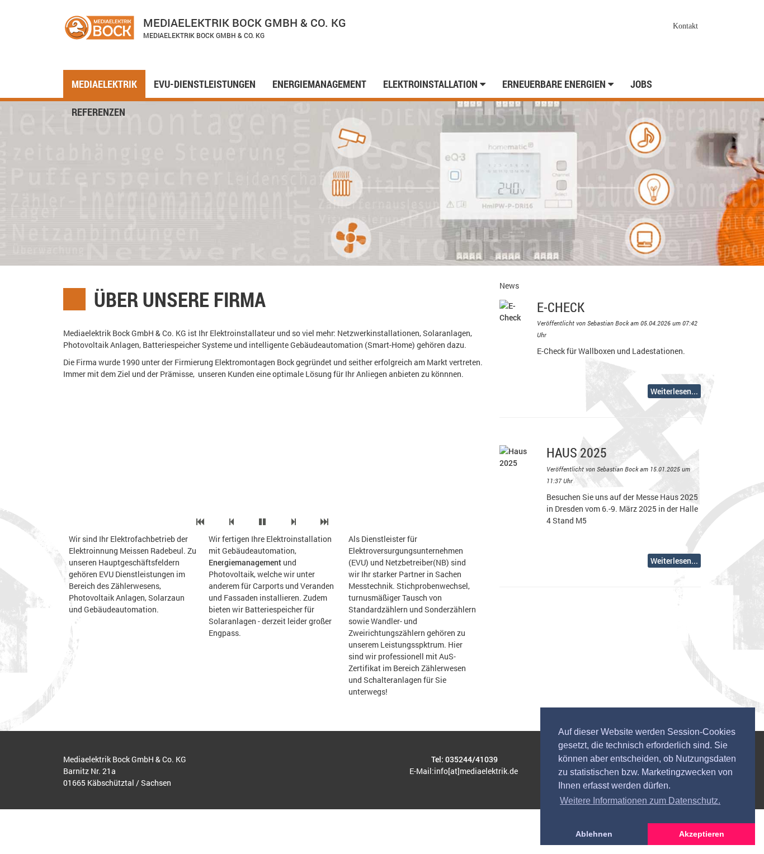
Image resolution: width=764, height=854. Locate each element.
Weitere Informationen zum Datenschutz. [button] (640, 800)
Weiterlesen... (674, 391)
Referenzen (98, 112)
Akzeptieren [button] (701, 833)
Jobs (641, 84)
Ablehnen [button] (594, 833)
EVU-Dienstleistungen (205, 84)
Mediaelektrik (104, 84)
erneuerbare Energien (555, 84)
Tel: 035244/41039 (464, 759)
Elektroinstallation (431, 84)
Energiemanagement (319, 84)
